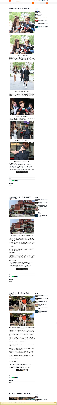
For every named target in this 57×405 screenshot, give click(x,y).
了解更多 (24, 402)
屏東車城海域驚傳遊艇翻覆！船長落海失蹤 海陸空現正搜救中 (20, 367)
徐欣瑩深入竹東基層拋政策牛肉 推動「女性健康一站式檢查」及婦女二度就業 (42, 17)
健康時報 (44, 0)
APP (34, 0)
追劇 (37, 0)
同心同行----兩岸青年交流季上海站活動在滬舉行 (43, 11)
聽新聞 (10, 199)
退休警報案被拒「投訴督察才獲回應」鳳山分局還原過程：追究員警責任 (21, 366)
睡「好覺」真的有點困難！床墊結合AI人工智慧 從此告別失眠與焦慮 (21, 363)
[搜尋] (47, 3)
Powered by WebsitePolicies (3, 403)
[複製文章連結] (17, 180)
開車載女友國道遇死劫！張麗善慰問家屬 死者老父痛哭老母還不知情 (21, 262)
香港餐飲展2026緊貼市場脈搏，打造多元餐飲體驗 (42, 23)
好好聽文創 (40, 0)
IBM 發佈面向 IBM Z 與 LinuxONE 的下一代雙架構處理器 (43, 14)
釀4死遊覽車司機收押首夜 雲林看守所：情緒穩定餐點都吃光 (20, 266)
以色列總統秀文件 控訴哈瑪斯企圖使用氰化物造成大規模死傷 (20, 263)
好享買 (47, 0)
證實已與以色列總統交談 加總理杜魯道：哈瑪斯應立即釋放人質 (20, 265)
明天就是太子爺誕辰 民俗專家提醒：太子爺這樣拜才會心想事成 (20, 364)
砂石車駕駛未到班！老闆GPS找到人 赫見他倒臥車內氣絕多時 (20, 167)
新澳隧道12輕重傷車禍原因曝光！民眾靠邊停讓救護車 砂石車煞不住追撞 (22, 169)
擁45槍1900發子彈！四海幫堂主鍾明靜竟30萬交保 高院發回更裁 (20, 164)
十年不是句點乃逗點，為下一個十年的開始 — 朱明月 (42, 20)
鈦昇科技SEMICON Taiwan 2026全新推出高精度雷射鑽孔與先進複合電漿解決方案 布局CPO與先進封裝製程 (43, 27)
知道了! (55, 402)
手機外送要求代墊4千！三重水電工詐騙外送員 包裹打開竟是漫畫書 (21, 166)
